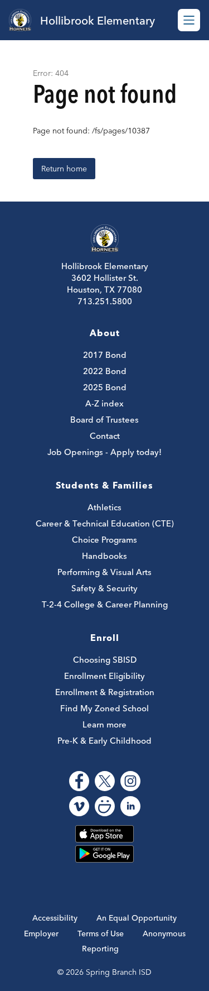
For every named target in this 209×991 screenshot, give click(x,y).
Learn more (104, 724)
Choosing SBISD (105, 659)
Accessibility (54, 918)
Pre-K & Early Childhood (104, 740)
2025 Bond (105, 387)
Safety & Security (104, 588)
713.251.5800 (104, 301)
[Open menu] (189, 20)
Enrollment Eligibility (104, 676)
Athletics (104, 507)
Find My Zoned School (104, 708)
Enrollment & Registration (104, 692)
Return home (64, 169)
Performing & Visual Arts (104, 572)
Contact (105, 435)
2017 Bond (105, 355)
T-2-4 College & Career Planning (105, 604)
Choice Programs (104, 539)
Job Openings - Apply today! (104, 452)
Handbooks (104, 555)
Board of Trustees (104, 419)
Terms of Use (100, 933)
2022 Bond (105, 371)
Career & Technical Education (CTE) (105, 523)
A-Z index (104, 403)
